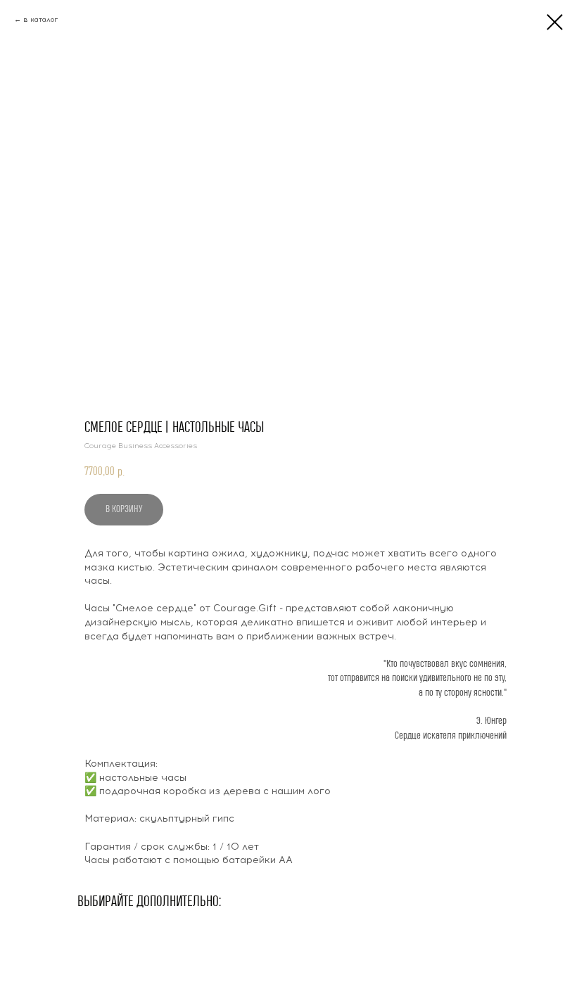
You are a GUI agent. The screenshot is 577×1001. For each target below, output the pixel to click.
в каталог (40, 19)
